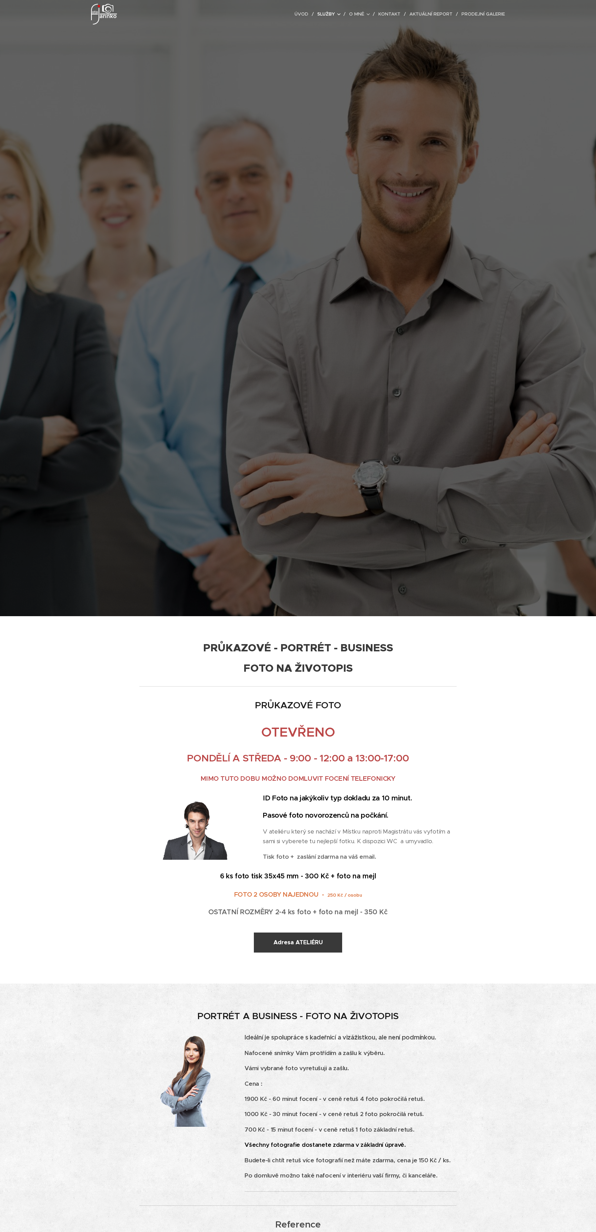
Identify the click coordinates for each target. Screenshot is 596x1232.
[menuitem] (303, 14)
